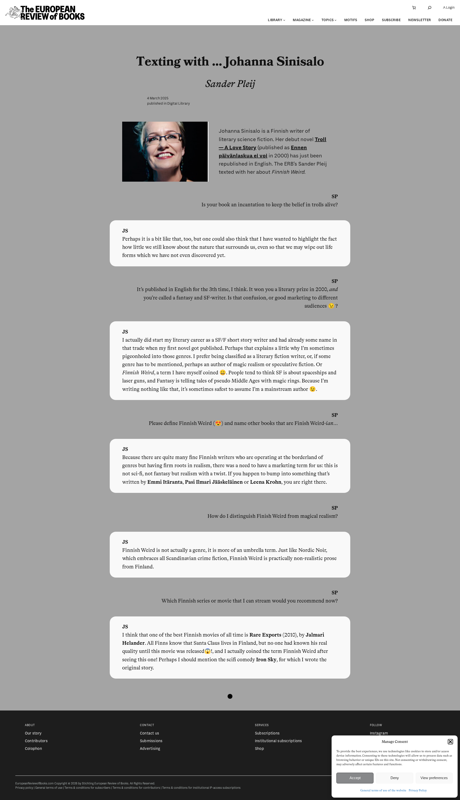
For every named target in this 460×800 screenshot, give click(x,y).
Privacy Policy (418, 790)
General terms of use (48, 788)
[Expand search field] (429, 7)
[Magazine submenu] (313, 20)
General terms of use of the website (383, 790)
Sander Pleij (230, 84)
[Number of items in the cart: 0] (414, 7)
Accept (355, 778)
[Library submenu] (284, 20)
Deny (395, 778)
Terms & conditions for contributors (136, 788)
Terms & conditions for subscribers (87, 788)
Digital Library (178, 103)
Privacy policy (24, 788)
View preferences (434, 778)
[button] (450, 741)
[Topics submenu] (335, 20)
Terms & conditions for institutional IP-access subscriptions (201, 788)
